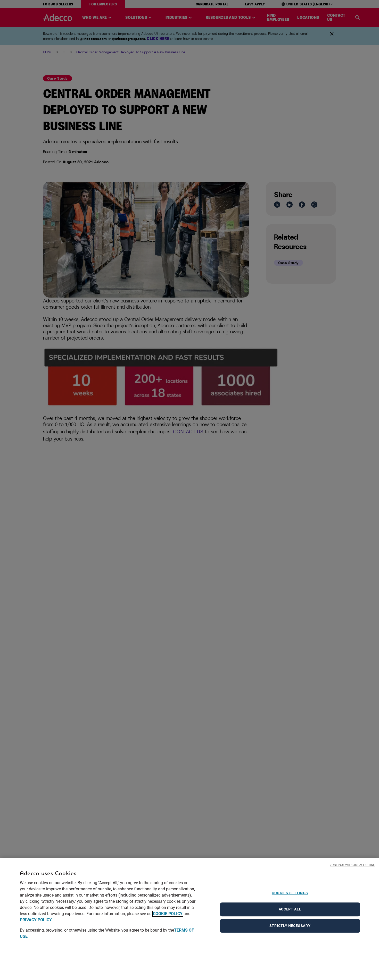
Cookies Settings (290, 893)
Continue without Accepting (352, 865)
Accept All (290, 909)
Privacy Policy (36, 919)
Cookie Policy (168, 913)
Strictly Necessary (290, 926)
